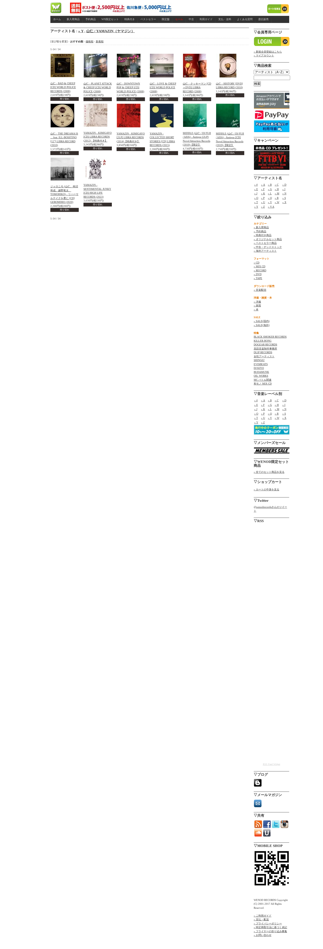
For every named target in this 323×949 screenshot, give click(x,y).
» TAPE (258, 278)
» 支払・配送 (261, 919)
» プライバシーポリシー (268, 923)
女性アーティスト (264, 356)
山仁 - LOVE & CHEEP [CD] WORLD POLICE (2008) (163, 87)
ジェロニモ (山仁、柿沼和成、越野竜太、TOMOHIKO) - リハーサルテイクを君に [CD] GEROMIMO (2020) (64, 194)
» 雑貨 (257, 305)
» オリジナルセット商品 (268, 239)
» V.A (271, 206)
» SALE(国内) (262, 321)
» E (256, 189)
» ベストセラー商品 (265, 243)
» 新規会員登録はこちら (268, 51)
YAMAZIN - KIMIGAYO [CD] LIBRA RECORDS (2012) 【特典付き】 (97, 136)
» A (263, 184)
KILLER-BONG (262, 340)
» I (283, 189)
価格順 (89, 41)
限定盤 (166, 19)
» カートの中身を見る (266, 489)
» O (256, 198)
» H (277, 189)
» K (263, 193)
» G (270, 189)
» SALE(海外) (262, 325)
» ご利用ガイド (262, 915)
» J (255, 193)
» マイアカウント (264, 55)
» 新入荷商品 (261, 227)
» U (263, 202)
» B (270, 184)
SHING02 (259, 360)
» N (284, 193)
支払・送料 (224, 19)
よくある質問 (245, 19)
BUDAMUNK (261, 372)
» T (256, 202)
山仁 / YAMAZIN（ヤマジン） (110, 31)
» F (263, 189)
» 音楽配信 (260, 289)
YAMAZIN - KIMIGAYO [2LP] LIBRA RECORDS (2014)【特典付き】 (131, 137)
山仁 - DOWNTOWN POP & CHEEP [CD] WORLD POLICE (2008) (130, 87)
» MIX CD (259, 266)
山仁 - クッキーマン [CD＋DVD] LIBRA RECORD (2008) (197, 87)
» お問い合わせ (262, 935)
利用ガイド (206, 19)
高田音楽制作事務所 (265, 348)
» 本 (256, 309)
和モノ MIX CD (263, 383)
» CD (256, 262)
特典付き (129, 19)
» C (277, 184)
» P (263, 198)
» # (256, 184)
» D (284, 184)
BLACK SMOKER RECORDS (270, 336)
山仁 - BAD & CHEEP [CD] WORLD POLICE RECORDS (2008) (63, 87)
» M (277, 193)
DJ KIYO (259, 368)
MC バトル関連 (262, 379)
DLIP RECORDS (263, 352)
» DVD (258, 274)
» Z (263, 206)
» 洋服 (257, 301)
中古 (191, 19)
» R (277, 198)
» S (284, 198)
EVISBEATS (261, 364)
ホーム (57, 19)
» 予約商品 (260, 231)
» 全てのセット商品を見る (269, 471)
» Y (80, 31)
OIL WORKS (261, 375)
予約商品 (90, 19)
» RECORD (260, 270)
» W (277, 202)
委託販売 (263, 19)
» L (270, 193)
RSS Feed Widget (271, 764)
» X (284, 202)
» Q (270, 198)
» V (270, 202)
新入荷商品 (73, 19)
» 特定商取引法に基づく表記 (270, 927)
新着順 (100, 41)
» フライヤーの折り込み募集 (270, 931)
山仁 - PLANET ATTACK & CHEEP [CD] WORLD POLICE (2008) (97, 87)
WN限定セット (110, 19)
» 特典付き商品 (262, 235)
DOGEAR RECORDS (265, 344)
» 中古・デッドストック (268, 247)
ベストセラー (148, 19)
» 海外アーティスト (265, 250)
